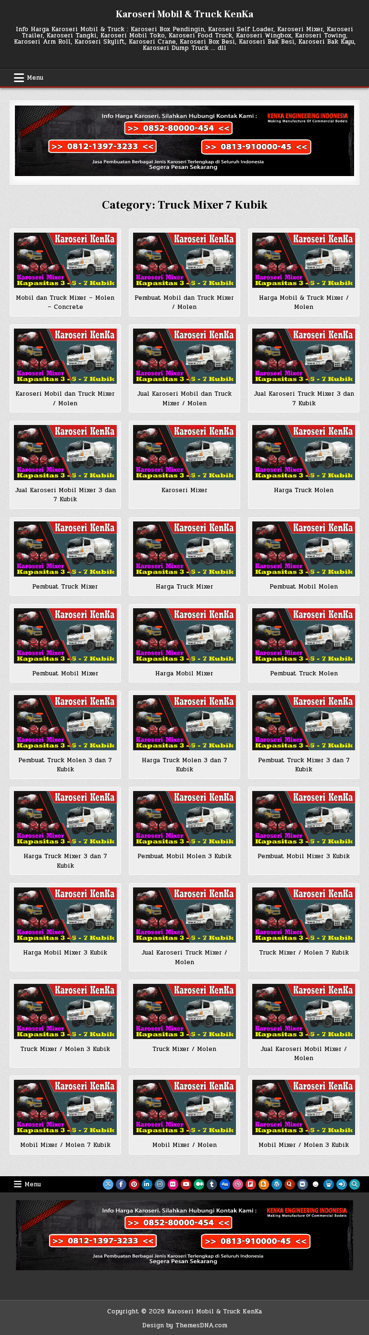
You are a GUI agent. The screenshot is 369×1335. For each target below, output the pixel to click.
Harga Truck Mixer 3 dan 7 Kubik (65, 861)
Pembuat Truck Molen (304, 673)
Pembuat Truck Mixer (65, 586)
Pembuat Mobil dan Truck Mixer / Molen (184, 302)
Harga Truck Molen (303, 490)
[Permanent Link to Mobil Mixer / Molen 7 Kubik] (65, 1107)
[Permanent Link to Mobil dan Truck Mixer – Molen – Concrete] (65, 260)
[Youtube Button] (186, 1184)
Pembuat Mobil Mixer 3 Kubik (304, 856)
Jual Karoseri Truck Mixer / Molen (184, 957)
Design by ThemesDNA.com (184, 1325)
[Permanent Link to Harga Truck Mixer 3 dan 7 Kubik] (65, 818)
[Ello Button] (315, 1184)
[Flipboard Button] (251, 1184)
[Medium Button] (199, 1184)
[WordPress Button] (276, 1184)
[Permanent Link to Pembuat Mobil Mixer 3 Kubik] (303, 818)
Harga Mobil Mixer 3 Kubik (65, 952)
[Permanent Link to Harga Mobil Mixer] (184, 635)
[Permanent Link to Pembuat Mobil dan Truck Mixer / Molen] (184, 260)
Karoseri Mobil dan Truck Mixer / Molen (65, 398)
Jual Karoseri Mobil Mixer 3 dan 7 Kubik (65, 495)
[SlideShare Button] (328, 1184)
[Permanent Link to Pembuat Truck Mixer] (65, 549)
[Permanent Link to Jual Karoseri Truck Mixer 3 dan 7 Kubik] (303, 356)
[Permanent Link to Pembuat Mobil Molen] (303, 549)
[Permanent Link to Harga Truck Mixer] (184, 549)
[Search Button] (354, 1184)
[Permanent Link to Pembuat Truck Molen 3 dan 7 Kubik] (65, 722)
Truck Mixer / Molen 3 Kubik (65, 1049)
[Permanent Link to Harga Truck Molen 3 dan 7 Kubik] (184, 722)
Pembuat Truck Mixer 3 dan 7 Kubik (304, 765)
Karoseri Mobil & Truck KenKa (184, 14)
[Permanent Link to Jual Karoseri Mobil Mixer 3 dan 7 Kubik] (65, 452)
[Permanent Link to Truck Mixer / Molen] (184, 1011)
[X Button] (108, 1184)
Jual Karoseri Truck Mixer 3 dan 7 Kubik (304, 398)
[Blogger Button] (263, 1184)
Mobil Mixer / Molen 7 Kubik (65, 1145)
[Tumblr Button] (212, 1184)
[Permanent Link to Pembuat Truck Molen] (303, 635)
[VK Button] (302, 1184)
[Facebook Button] (121, 1184)
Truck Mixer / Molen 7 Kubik (304, 952)
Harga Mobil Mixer (184, 673)
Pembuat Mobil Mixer (65, 673)
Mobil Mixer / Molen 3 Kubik (303, 1145)
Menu (35, 78)
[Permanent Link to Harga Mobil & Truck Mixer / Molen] (303, 260)
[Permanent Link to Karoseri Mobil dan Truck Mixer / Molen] (65, 356)
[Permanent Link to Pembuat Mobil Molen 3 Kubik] (184, 818)
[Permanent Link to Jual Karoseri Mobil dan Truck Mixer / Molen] (184, 356)
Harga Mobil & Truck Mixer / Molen (304, 302)
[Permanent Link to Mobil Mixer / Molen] (184, 1107)
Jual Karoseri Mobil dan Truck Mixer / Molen (184, 398)
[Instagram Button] (160, 1184)
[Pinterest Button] (134, 1184)
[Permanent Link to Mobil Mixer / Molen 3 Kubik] (303, 1107)
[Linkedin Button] (147, 1184)
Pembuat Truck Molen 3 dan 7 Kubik (65, 765)
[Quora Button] (289, 1184)
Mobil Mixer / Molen (184, 1145)
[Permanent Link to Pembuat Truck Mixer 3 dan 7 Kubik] (303, 722)
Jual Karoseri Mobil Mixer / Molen (303, 1053)
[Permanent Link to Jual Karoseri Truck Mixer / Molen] (184, 915)
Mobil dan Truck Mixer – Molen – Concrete (65, 302)
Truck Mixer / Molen (184, 1049)
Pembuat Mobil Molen (304, 586)
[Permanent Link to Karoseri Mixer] (184, 452)
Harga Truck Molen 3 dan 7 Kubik (184, 765)
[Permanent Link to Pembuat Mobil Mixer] (65, 635)
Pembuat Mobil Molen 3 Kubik (184, 856)
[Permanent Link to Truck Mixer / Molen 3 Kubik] (65, 1011)
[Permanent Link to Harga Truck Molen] (303, 452)
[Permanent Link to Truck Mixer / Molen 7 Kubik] (303, 915)
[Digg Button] (225, 1184)
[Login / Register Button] (341, 1184)
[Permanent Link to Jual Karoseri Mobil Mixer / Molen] (303, 1011)
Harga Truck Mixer (184, 586)
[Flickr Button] (173, 1184)
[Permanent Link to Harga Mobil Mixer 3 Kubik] (65, 915)
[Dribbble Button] (238, 1184)
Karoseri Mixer (184, 490)
